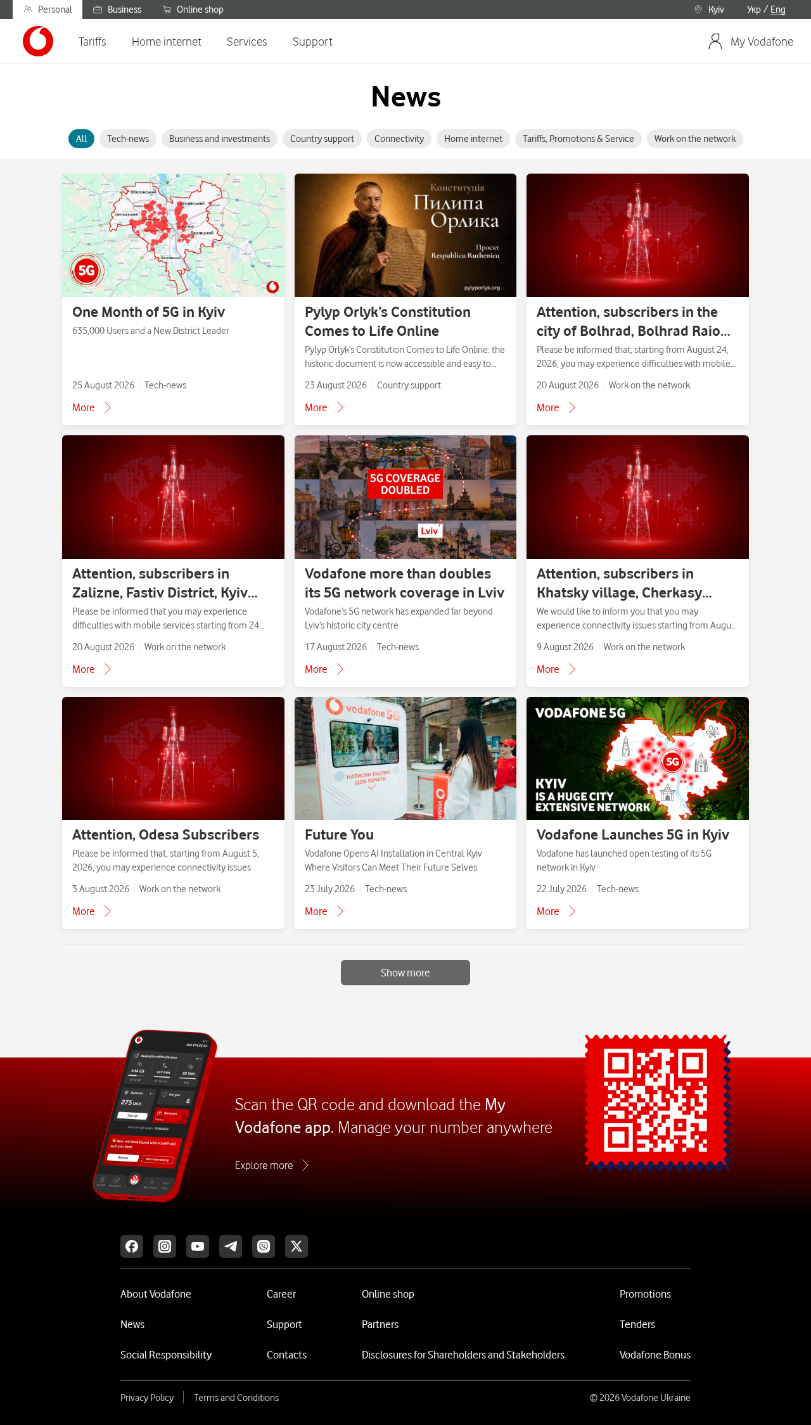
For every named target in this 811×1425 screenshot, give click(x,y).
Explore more (264, 1165)
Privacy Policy (147, 1397)
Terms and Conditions (236, 1397)
